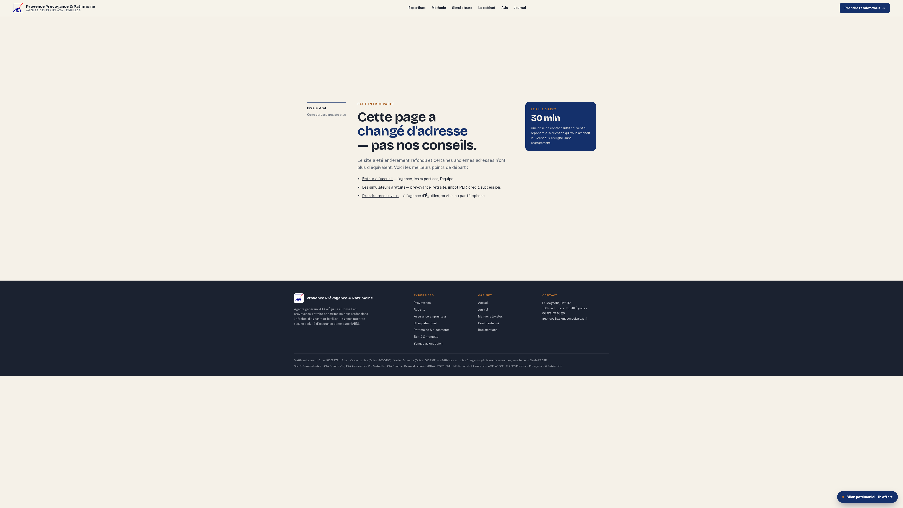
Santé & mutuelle (426, 336)
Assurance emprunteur (430, 316)
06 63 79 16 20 (553, 313)
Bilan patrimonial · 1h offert (870, 497)
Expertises (417, 8)
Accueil (483, 303)
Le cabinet (486, 8)
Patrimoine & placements (432, 330)
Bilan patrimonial (425, 323)
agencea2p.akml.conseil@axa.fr (565, 318)
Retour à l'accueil (377, 179)
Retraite (419, 309)
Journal (520, 8)
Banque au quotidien (428, 343)
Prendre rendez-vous (864, 8)
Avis (504, 8)
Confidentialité (488, 323)
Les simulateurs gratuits (383, 187)
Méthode (439, 8)
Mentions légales (490, 316)
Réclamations (487, 330)
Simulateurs (462, 8)
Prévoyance (422, 303)
